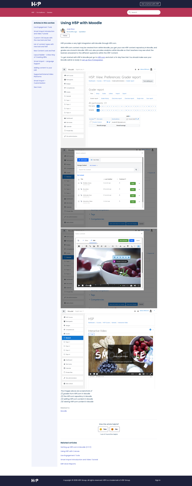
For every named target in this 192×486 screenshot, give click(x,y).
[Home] (36, 4)
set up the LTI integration (92, 60)
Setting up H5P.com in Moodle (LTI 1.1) (76, 447)
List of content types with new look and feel (44, 45)
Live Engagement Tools (43, 27)
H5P (33, 12)
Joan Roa (70, 29)
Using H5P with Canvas (70, 451)
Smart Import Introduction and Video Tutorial (44, 32)
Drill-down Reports (68, 464)
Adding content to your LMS (43, 69)
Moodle (64, 411)
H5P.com (101, 57)
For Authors (41, 12)
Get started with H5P (150, 4)
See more (37, 87)
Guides (49, 12)
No (116, 429)
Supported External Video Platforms (43, 75)
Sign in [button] (157, 480)
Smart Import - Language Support (44, 62)
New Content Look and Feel (44, 51)
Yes (105, 429)
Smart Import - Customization (40, 82)
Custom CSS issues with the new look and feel (43, 39)
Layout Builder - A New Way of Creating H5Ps (44, 56)
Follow (65, 36)
